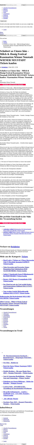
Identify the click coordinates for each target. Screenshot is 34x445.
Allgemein (6, 314)
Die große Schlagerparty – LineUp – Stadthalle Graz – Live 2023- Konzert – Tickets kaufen (16, 393)
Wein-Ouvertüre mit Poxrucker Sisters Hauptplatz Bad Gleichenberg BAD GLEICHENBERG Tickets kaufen (16, 269)
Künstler (5, 18)
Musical (5, 9)
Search (24, 5)
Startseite (5, 418)
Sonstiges (5, 324)
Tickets (25, 257)
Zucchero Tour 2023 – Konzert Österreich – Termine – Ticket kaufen (18, 403)
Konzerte (5, 16)
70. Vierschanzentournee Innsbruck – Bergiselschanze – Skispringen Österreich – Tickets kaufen (17, 357)
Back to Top (3, 423)
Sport (4, 12)
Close (1, 425)
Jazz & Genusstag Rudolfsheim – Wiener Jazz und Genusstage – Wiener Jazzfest (17, 377)
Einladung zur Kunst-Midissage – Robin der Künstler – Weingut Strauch (18, 382)
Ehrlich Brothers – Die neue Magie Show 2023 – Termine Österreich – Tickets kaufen (18, 372)
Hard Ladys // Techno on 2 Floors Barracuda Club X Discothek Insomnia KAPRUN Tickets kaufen (18, 262)
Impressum (6, 419)
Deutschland (6, 317)
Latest (4, 29)
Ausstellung (6, 13)
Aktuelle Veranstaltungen (9, 8)
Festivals (5, 15)
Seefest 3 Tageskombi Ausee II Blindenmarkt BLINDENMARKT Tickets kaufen (18, 275)
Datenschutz (6, 421)
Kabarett (5, 10)
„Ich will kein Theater (10, 399)
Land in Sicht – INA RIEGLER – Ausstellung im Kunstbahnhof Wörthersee (17, 387)
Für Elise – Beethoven (10, 363)
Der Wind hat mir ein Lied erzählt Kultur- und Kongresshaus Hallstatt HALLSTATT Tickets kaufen (17, 286)
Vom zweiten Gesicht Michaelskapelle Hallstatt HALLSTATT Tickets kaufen (16, 292)
